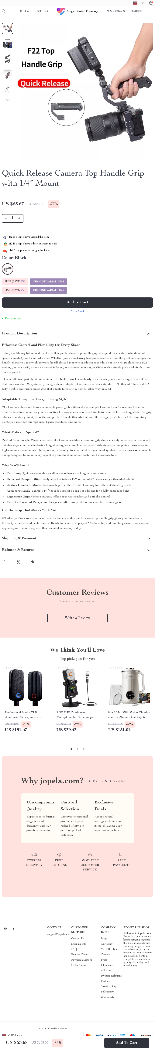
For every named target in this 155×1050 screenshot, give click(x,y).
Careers (105, 954)
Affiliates (106, 970)
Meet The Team (110, 949)
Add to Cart (126, 1043)
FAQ (74, 949)
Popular (42, 11)
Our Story (106, 944)
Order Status (78, 965)
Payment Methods (81, 960)
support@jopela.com (59, 934)
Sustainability (108, 986)
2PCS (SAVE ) (15, 281)
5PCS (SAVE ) (15, 290)
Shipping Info (78, 944)
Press (104, 960)
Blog (104, 938)
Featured (136, 11)
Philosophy (107, 992)
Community (107, 997)
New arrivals (116, 11)
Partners (106, 981)
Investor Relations (111, 976)
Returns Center (79, 954)
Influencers (107, 965)
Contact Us (77, 938)
